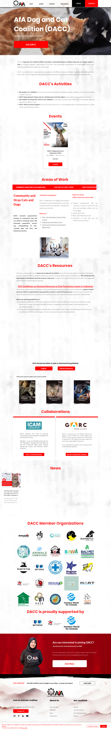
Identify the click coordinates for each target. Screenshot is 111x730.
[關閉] (109, 726)
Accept (103, 726)
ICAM (58, 200)
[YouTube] (27, 716)
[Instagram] (14, 716)
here (79, 210)
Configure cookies (93, 726)
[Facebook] (18, 716)
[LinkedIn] (23, 716)
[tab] (30, 187)
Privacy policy (23, 728)
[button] (41, 3)
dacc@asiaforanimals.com (80, 655)
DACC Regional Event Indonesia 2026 (55, 152)
